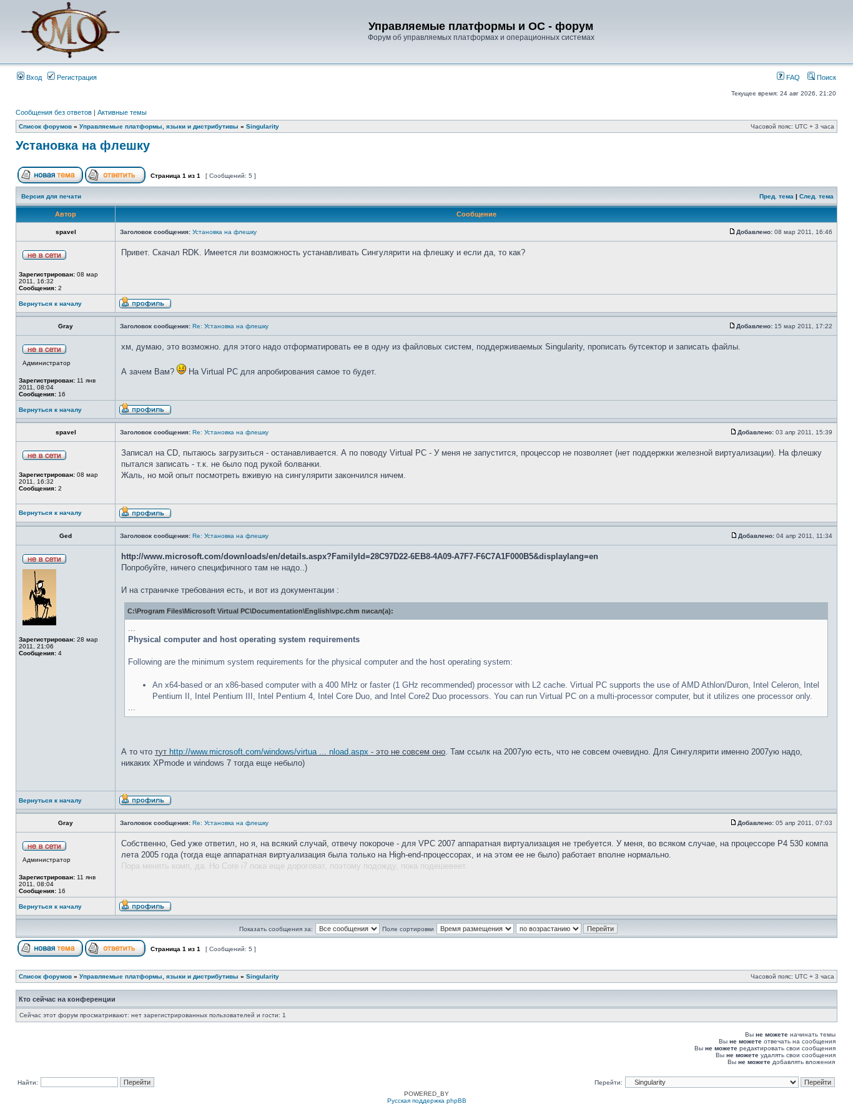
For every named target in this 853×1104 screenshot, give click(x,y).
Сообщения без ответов (54, 112)
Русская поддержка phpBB (426, 1100)
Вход (33, 77)
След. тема (816, 196)
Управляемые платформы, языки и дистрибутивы (159, 126)
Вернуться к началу (50, 303)
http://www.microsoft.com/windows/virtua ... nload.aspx (268, 751)
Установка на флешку (83, 145)
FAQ (792, 77)
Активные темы (122, 112)
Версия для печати (51, 196)
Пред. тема (776, 196)
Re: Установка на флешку (230, 326)
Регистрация (76, 77)
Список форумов (45, 126)
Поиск (825, 77)
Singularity (262, 126)
